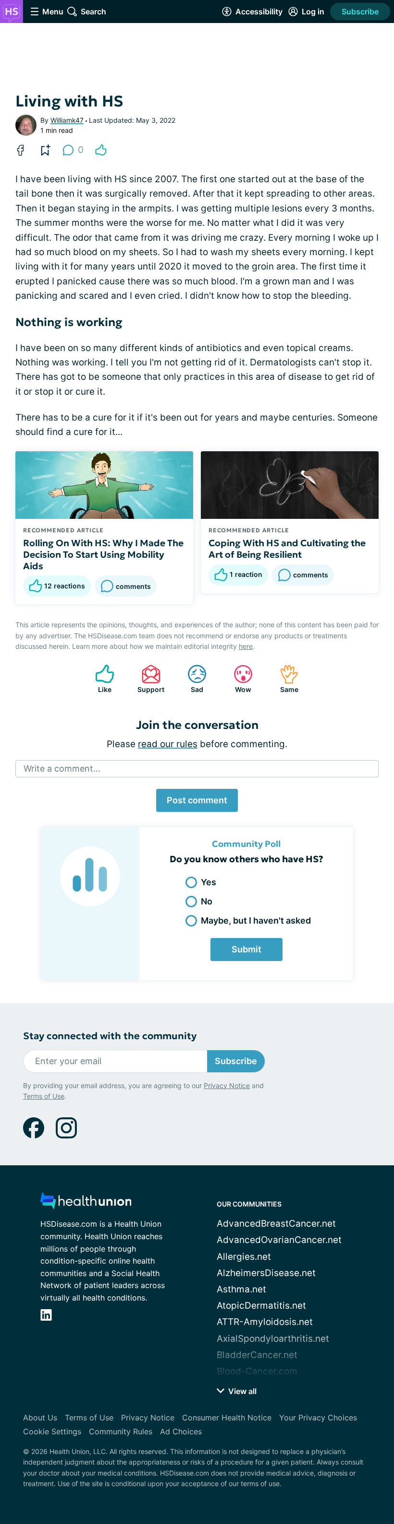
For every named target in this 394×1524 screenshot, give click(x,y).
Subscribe (360, 11)
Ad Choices (181, 1431)
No (206, 901)
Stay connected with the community (110, 1036)
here (246, 646)
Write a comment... (62, 768)
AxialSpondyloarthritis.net (273, 1338)
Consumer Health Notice (226, 1417)
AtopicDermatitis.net (261, 1305)
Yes (208, 882)
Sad (190, 678)
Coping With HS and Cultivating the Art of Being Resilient (287, 548)
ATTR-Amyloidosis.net (265, 1321)
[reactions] (100, 150)
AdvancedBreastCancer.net (276, 1223)
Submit (246, 949)
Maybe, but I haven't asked (256, 920)
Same (284, 678)
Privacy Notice (227, 1085)
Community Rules (120, 1431)
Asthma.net (241, 1289)
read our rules (167, 744)
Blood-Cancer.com (257, 1371)
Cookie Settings (52, 1431)
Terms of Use (43, 1096)
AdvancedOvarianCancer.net (279, 1239)
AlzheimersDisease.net (266, 1272)
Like (98, 678)
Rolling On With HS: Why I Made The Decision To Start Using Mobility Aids (103, 554)
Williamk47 (67, 120)
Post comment (197, 800)
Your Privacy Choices (318, 1417)
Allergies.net (244, 1256)
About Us (40, 1417)
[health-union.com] (86, 1203)
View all (241, 1391)
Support (148, 678)
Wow (237, 678)
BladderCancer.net (257, 1354)
